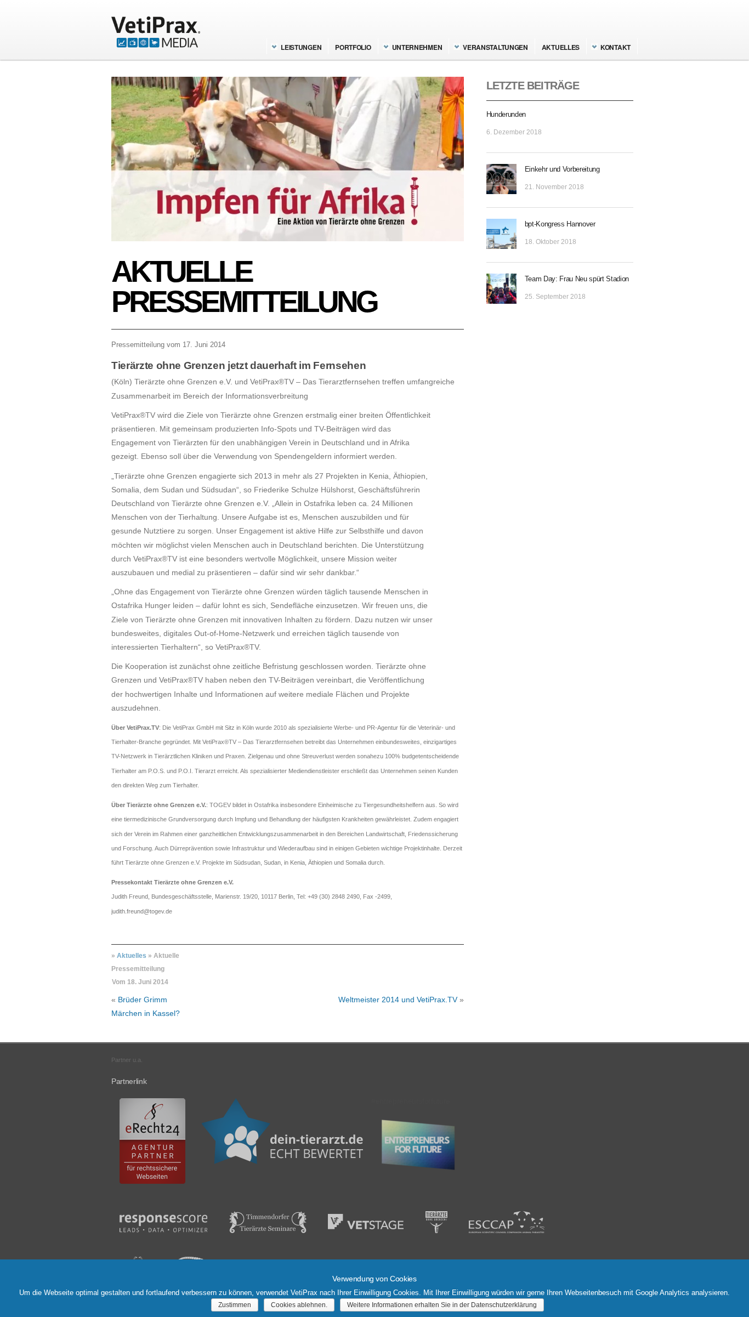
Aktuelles (561, 47)
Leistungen (301, 47)
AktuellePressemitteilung (244, 286)
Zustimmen (234, 1305)
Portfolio (353, 47)
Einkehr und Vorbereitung (562, 169)
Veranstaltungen (495, 47)
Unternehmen (417, 47)
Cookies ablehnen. (299, 1305)
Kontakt (615, 47)
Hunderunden (506, 114)
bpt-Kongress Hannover (560, 224)
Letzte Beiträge (533, 86)
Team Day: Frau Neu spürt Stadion (577, 279)
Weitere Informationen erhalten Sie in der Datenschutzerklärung (442, 1305)
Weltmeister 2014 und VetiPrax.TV (397, 999)
